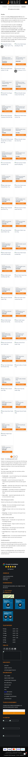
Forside (4, 6)
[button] (2, 2)
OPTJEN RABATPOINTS (10, 670)
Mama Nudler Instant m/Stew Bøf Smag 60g (6, 267)
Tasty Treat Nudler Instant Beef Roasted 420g (6, 380)
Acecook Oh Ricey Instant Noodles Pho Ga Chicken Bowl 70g (7, 154)
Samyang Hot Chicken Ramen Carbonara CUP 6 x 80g (20, 83)
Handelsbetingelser (17, 752)
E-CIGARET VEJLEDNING (10, 696)
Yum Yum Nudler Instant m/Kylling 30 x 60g (20, 58)
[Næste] (16, 457)
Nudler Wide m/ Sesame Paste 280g (6, 403)
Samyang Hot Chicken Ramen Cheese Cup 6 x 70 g (7, 59)
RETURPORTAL (8, 682)
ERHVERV (6, 687)
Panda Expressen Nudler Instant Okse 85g (20, 222)
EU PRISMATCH (8, 694)
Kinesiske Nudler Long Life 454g (21, 244)
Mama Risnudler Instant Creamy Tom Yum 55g (20, 107)
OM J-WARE (7, 675)
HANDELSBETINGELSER (10, 680)
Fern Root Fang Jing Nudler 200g (19, 403)
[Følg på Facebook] (4, 649)
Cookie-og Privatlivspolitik (11, 753)
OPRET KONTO (8, 667)
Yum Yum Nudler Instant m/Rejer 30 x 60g (7, 83)
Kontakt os (21, 753)
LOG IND (6, 665)
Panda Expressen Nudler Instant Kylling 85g (20, 177)
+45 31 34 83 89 (8, 590)
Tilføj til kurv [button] (7, 64)
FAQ (5, 689)
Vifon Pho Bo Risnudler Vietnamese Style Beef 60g (6, 130)
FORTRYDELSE (7, 698)
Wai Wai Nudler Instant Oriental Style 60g (20, 312)
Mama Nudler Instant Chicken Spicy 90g (20, 334)
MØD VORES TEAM (9, 678)
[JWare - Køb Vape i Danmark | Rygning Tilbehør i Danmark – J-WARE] (14, 2)
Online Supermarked (14, 6)
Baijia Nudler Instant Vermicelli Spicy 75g (6, 199)
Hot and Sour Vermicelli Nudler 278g (6, 312)
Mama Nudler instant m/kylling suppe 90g (6, 289)
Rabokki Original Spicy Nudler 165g (6, 448)
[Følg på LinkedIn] (15, 649)
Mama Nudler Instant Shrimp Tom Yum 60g (6, 334)
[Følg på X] (9, 649)
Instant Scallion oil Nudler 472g (21, 379)
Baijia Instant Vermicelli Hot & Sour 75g (6, 222)
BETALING (9, 691)
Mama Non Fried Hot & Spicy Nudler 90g (6, 357)
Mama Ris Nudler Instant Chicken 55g (20, 130)
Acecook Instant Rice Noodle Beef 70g (6, 177)
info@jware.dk (7, 592)
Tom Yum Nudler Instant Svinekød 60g (20, 267)
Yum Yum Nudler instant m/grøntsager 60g (20, 199)
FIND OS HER (7, 685)
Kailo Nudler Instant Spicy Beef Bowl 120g (21, 289)
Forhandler (9, 752)
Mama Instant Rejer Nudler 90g (6, 425)
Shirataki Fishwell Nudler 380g (20, 425)
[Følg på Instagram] (7, 649)
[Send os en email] (12, 649)
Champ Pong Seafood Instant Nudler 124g (6, 244)
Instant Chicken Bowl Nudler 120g (20, 357)
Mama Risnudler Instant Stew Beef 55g (20, 153)
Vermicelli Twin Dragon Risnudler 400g (6, 107)
